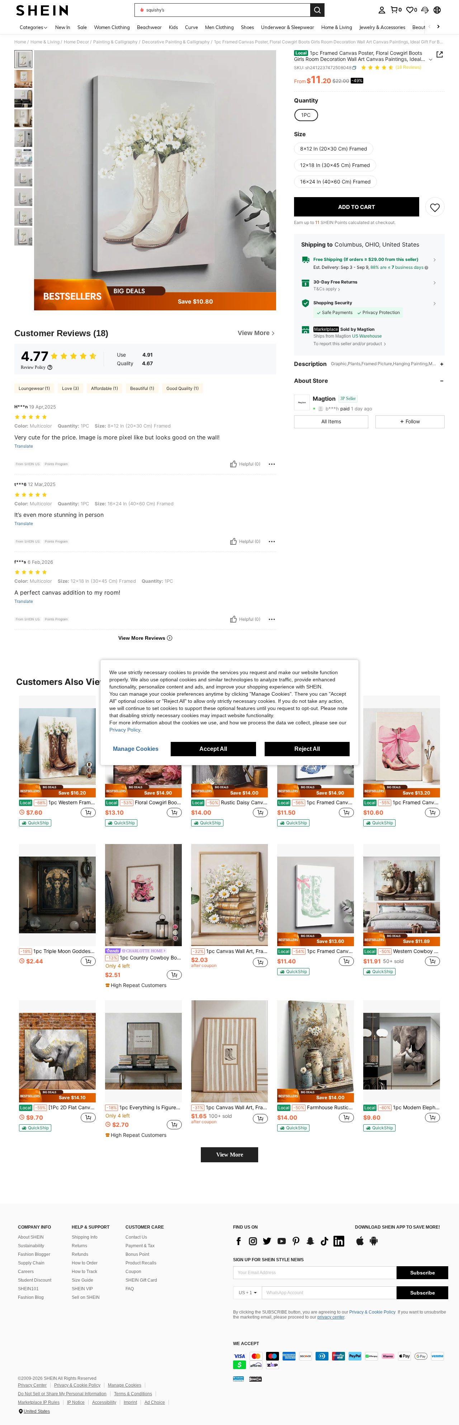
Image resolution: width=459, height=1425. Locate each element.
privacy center (330, 1317)
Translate (23, 446)
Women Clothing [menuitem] (112, 27)
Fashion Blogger (34, 1254)
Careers (26, 1271)
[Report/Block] (272, 464)
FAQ (130, 1288)
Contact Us (136, 1237)
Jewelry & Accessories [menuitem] (382, 27)
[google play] (374, 1244)
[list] (290, 1241)
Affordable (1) (104, 388)
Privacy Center (32, 1385)
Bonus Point (137, 1254)
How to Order (85, 1263)
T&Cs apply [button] (325, 289)
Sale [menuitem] (82, 27)
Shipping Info (85, 1237)
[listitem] (57, 764)
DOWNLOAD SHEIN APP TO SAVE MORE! (397, 1227)
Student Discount (34, 1280)
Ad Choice (155, 1402)
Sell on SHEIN (86, 1297)
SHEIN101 (28, 1288)
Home (20, 41)
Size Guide (82, 1280)
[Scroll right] (438, 27)
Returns (79, 1245)
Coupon (133, 1271)
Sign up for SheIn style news (268, 1259)
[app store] (360, 1244)
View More (229, 1155)
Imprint (130, 1402)
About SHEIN (31, 1237)
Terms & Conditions (133, 1393)
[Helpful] (233, 464)
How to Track (84, 1271)
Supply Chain (31, 1263)
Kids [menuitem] (173, 27)
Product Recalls (141, 1263)
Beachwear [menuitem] (149, 27)
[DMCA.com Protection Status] (255, 1378)
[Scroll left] (429, 27)
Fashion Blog (31, 1297)
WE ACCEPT (246, 1343)
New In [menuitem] (62, 27)
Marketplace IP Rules (39, 1402)
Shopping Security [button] (332, 303)
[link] (396, 9)
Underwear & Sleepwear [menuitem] (287, 27)
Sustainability (31, 1245)
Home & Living (45, 41)
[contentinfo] (340, 1360)
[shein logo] (42, 10)
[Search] (317, 10)
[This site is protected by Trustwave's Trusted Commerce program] (238, 1378)
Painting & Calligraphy (115, 41)
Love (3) (70, 388)
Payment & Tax (140, 1245)
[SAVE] (435, 207)
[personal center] (382, 10)
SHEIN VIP (82, 1288)
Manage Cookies (124, 1385)
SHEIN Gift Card (141, 1280)
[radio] (306, 115)
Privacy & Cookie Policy (372, 1312)
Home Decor (76, 41)
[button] (425, 10)
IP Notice (76, 1402)
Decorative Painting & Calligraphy (176, 41)
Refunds (80, 1254)
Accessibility (104, 1402)
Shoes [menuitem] (247, 27)
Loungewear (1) (34, 388)
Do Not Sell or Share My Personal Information (62, 1393)
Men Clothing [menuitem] (219, 27)
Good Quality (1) (182, 388)
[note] (57, 790)
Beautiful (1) (142, 388)
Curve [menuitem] (191, 27)
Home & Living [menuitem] (336, 27)
